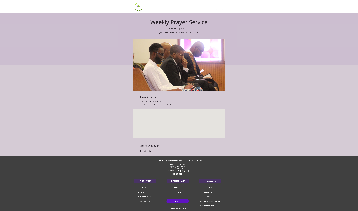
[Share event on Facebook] (141, 151)
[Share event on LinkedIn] (150, 151)
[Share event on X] (145, 151)
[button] (153, 6)
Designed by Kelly (181, 208)
